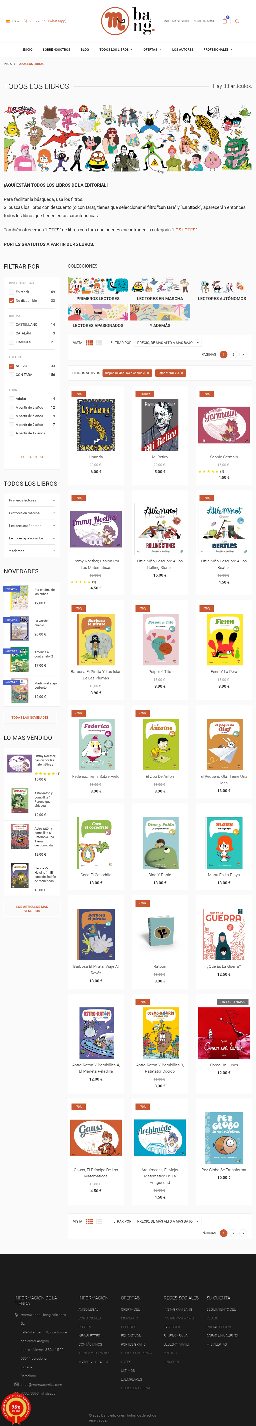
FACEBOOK (172, 1327)
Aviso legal (88, 1309)
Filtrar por (121, 343)
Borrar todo (32, 457)
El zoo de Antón (160, 776)
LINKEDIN (171, 1362)
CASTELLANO (35, 324)
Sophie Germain (224, 457)
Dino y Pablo (159, 874)
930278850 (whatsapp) (47, 21)
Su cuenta (218, 1297)
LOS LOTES (184, 229)
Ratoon (160, 966)
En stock (35, 292)
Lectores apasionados (26, 538)
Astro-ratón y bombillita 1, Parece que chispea (43, 799)
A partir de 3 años (35, 407)
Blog (85, 49)
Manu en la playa (224, 874)
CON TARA (35, 375)
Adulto (35, 399)
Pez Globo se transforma (224, 1169)
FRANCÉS (35, 342)
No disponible (35, 301)
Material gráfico (93, 1362)
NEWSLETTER (89, 1336)
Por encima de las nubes (44, 592)
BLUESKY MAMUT (177, 1344)
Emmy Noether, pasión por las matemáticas (45, 760)
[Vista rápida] (90, 391)
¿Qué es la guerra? (224, 966)
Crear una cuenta (222, 1336)
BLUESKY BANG (176, 1336)
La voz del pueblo (41, 623)
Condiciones (89, 1318)
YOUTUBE (171, 1353)
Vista (77, 343)
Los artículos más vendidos (32, 909)
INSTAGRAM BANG (178, 1309)
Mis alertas (216, 1344)
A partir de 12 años (35, 433)
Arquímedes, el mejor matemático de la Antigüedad (160, 1176)
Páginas (209, 354)
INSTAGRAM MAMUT (180, 1318)
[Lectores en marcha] (160, 285)
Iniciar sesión (218, 1327)
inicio (27, 49)
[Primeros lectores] (98, 285)
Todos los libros (115, 49)
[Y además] (160, 312)
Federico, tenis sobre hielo (96, 776)
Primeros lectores (22, 500)
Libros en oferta (135, 1388)
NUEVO (35, 366)
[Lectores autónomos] (222, 285)
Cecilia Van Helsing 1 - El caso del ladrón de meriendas (45, 874)
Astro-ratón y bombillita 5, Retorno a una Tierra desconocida (44, 837)
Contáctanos (90, 1344)
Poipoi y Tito (159, 671)
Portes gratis (133, 1344)
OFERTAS (151, 49)
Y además (16, 551)
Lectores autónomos (25, 526)
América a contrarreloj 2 (43, 654)
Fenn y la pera (224, 671)
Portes (84, 1327)
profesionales (216, 49)
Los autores (182, 49)
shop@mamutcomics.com (41, 1385)
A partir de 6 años (35, 416)
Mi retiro (160, 457)
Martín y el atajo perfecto (45, 685)
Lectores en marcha (24, 513)
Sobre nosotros (56, 49)
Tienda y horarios (94, 1353)
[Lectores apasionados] (98, 312)
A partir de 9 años (35, 425)
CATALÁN (35, 333)
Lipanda (96, 457)
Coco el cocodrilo (96, 874)
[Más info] (102, 391)
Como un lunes (224, 1065)
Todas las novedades (30, 717)
